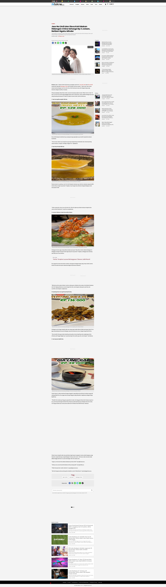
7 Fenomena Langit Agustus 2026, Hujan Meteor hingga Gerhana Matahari (107, 70)
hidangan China (64, 86)
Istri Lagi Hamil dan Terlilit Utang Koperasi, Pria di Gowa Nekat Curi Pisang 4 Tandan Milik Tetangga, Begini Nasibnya (108, 103)
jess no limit (65, 477)
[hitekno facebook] (107, 4)
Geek (92, 4)
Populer (97, 40)
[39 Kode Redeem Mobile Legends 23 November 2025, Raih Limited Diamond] (60, 555)
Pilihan (96, 93)
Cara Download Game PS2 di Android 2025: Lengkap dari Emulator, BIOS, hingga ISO (80, 527)
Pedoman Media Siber (84, 582)
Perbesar (91, 47)
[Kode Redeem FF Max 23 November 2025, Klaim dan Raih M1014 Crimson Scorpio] (60, 566)
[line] (58, 43)
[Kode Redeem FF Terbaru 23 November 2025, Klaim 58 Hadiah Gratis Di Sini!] (60, 578)
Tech (96, 4)
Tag (72, 475)
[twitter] (55, 43)
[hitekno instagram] (112, 4)
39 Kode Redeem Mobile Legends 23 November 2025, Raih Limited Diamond (80, 549)
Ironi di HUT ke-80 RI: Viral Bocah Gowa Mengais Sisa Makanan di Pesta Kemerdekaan (108, 116)
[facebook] (53, 43)
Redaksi (64, 582)
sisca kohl (72, 477)
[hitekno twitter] (109, 4)
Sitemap (100, 582)
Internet (72, 4)
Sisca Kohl (90, 84)
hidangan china (79, 477)
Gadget (77, 4)
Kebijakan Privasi (93, 582)
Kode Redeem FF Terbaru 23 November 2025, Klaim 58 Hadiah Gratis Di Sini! (79, 572)
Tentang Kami (75, 582)
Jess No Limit (82, 84)
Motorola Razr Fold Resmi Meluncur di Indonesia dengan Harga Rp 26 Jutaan (108, 63)
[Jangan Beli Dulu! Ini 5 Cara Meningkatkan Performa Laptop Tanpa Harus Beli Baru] (97, 98)
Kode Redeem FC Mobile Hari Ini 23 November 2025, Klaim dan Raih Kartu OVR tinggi (80, 538)
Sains (87, 4)
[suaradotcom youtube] (111, 4)
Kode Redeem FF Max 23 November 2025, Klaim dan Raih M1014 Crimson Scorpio (80, 561)
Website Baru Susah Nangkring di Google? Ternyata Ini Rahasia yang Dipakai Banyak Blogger (107, 43)
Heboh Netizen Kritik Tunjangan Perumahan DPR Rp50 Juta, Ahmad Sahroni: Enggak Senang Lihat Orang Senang (107, 110)
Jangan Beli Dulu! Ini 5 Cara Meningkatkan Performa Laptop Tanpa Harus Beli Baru (107, 96)
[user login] (106, 4)
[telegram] (60, 43)
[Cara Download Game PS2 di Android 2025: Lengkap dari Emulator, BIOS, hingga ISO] (60, 532)
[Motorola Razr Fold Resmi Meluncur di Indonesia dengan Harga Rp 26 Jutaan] (97, 66)
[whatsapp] (63, 43)
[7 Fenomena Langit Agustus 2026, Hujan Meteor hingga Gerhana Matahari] (97, 73)
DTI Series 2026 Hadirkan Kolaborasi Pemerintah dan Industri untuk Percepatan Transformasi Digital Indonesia (108, 57)
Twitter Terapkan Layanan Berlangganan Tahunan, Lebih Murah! (71, 259)
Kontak (69, 582)
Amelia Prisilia (54, 36)
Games (82, 4)
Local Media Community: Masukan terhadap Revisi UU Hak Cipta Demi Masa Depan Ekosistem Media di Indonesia (108, 50)
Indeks (100, 4)
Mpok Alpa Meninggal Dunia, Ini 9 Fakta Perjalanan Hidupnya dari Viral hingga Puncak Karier (108, 123)
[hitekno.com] (58, 5)
